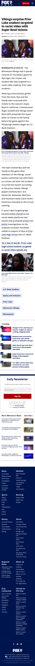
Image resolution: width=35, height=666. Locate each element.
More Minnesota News (11, 415)
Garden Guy (19, 500)
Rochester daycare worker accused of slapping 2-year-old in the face (12, 446)
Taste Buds (19, 546)
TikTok (4, 610)
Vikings (4, 498)
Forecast (18, 478)
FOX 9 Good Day (21, 527)
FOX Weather (20, 489)
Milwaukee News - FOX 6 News (7, 568)
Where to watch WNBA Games (21, 629)
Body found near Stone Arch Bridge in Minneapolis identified (22, 356)
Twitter (4, 607)
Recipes (18, 502)
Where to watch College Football (21, 599)
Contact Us (19, 565)
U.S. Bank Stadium (20, 33)
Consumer (5, 486)
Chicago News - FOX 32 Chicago (7, 572)
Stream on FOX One (20, 589)
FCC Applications (21, 583)
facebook (13, 644)
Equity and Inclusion (11, 295)
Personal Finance (7, 522)
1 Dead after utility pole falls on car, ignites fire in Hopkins (11, 428)
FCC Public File (20, 581)
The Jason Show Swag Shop (21, 553)
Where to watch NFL (21, 594)
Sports (4, 495)
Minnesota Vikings (11, 308)
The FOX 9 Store (21, 557)
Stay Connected (6, 589)
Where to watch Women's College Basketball (21, 623)
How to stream (6, 594)
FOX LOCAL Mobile (5, 597)
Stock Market (6, 527)
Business (4, 524)
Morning (19, 495)
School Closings (21, 480)
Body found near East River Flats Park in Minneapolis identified (22, 347)
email (21, 644)
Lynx (3, 509)
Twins (3, 502)
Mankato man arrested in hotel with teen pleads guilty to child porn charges (22, 339)
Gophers (4, 500)
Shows (18, 519)
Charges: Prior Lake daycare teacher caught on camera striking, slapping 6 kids (22, 330)
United (4, 512)
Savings (4, 531)
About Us (20, 562)
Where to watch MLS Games (21, 633)
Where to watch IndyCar (21, 613)
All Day (18, 529)
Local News (5, 474)
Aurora (4, 514)
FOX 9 (12, 33)
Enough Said (20, 531)
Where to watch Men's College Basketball (21, 618)
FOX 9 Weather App (20, 475)
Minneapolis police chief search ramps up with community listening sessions (11, 438)
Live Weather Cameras (20, 483)
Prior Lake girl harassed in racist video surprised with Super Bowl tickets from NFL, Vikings (17, 152)
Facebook (5, 602)
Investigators (6, 481)
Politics (4, 483)
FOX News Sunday (5, 489)
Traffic (18, 487)
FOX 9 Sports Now (20, 543)
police (4, 224)
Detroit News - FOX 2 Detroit (6, 576)
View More (28, 416)
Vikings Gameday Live (21, 534)
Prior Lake (7, 302)
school (26, 220)
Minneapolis (8, 314)
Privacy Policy (19, 406)
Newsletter (5, 600)
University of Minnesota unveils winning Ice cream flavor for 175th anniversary (11, 420)
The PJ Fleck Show (20, 539)
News (4, 471)
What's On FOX (20, 574)
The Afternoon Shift (20, 549)
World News (5, 478)
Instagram (5, 605)
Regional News (5, 563)
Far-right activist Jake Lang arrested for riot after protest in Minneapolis (22, 365)
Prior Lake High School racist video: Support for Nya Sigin (17, 274)
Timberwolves (6, 507)
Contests (19, 567)
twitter (17, 644)
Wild (3, 505)
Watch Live (26, 3)
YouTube (4, 612)
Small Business (6, 529)
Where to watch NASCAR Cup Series (21, 608)
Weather (20, 471)
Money (4, 519)
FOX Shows (19, 522)
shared (19, 214)
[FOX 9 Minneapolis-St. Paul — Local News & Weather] (7, 3)
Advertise (19, 579)
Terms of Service (18, 407)
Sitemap (18, 576)
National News (6, 476)
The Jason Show (21, 524)
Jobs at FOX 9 (20, 572)
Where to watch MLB (21, 603)
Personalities (20, 569)
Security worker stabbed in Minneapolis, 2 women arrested (11, 454)
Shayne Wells (20, 498)
